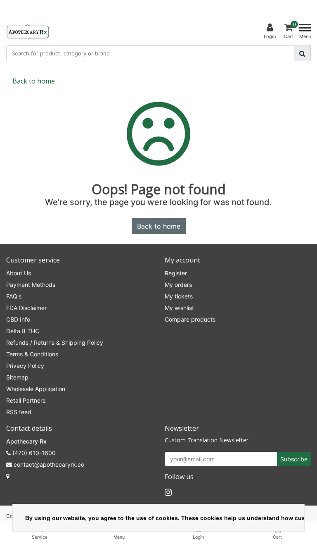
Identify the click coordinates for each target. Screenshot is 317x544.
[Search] (302, 53)
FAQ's (13, 296)
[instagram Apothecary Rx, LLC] (168, 492)
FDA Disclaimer (26, 307)
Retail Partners (25, 400)
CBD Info (18, 319)
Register (176, 273)
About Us (18, 273)
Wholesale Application (35, 388)
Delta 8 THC (22, 330)
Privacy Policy (25, 365)
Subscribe (294, 459)
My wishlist (179, 307)
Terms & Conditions (32, 354)
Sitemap (17, 377)
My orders (178, 284)
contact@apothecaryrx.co (49, 464)
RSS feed (18, 411)
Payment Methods (30, 284)
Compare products (190, 319)
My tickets (179, 296)
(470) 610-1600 (33, 452)
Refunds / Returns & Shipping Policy (54, 342)
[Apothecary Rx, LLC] (27, 31)
